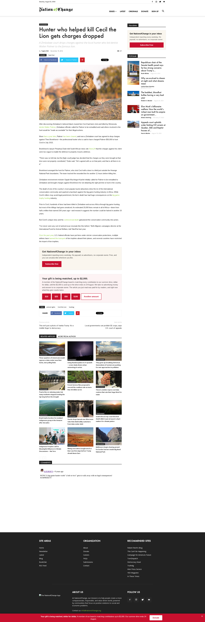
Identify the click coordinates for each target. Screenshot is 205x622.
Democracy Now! (134, 562)
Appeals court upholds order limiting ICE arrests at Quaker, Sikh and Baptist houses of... (153, 126)
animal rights (50, 307)
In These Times (133, 576)
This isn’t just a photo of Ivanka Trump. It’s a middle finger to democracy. (56, 327)
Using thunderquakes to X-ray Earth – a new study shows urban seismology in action (80, 365)
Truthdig (130, 565)
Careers (86, 555)
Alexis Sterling (146, 117)
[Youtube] (164, 1)
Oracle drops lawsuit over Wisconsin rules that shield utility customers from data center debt (80, 421)
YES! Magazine (133, 573)
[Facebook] (152, 1)
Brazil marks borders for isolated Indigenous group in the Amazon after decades (51, 420)
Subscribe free (51, 264)
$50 (66, 297)
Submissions (88, 562)
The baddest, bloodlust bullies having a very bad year (152, 95)
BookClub (43, 562)
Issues (112, 11)
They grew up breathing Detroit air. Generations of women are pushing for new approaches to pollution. (108, 365)
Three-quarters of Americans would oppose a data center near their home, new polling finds (52, 360)
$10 (46, 297)
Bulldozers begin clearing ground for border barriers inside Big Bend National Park (108, 449)
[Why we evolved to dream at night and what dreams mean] (133, 81)
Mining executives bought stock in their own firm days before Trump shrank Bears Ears (80, 451)
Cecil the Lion (62, 307)
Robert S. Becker (146, 100)
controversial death (71, 220)
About (85, 548)
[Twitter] (160, 1)
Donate (144, 11)
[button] (163, 11)
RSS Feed (42, 565)
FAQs (85, 558)
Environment (43, 24)
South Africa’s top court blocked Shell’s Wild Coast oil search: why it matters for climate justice (108, 419)
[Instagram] (156, 1)
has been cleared (69, 136)
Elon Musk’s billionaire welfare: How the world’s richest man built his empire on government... (153, 110)
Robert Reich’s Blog (134, 548)
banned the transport (57, 238)
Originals (133, 11)
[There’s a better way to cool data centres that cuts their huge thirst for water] (109, 379)
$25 (56, 297)
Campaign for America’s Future (139, 555)
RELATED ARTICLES (48, 336)
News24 (92, 149)
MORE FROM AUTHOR (67, 336)
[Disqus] (80, 497)
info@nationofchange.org (91, 610)
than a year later (50, 136)
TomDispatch (132, 558)
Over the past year (46, 235)
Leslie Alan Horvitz (147, 86)
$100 (76, 297)
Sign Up (155, 11)
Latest (122, 11)
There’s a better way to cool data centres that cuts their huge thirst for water (109, 392)
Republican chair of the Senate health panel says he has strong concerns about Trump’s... (152, 66)
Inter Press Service (134, 569)
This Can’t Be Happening (136, 551)
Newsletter (43, 551)
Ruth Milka (145, 73)
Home (41, 548)
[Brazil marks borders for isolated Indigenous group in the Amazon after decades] (52, 408)
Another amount (91, 297)
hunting (71, 307)
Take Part (51, 55)
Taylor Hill (45, 51)
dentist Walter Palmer (47, 127)
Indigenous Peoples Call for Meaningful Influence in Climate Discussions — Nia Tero (50, 449)
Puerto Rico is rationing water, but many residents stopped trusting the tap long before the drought (52, 394)
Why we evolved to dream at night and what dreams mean (153, 81)
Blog (41, 558)
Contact (86, 565)
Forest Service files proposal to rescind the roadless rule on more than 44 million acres (80, 387)
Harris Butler (145, 133)
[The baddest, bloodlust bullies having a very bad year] (133, 93)
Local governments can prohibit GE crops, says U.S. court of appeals (103, 327)
